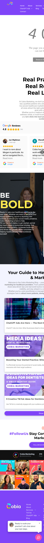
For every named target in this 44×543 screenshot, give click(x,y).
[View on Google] (5, 141)
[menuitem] (22, 5)
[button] (2, 152)
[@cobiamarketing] (16, 455)
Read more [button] (8, 158)
